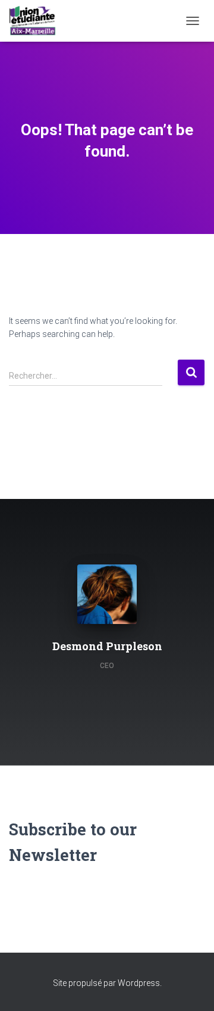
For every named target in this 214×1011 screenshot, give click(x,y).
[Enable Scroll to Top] (190, 987)
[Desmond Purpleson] (86, 685)
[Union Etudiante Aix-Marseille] (37, 21)
